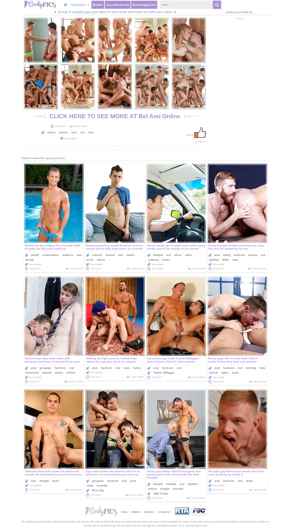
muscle (213, 372)
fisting (226, 255)
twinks (130, 255)
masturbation (50, 255)
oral (168, 255)
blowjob (158, 255)
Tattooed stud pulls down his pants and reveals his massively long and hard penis (53, 473)
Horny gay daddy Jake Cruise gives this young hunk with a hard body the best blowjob (174, 474)
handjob (171, 484)
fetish (225, 259)
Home (124, 512)
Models (98, 4)
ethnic (178, 255)
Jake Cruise (160, 493)
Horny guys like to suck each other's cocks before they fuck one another (233, 360)
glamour (63, 132)
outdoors (67, 255)
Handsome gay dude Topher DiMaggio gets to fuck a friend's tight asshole (173, 360)
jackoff (35, 255)
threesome (32, 372)
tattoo (224, 372)
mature (152, 488)
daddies (214, 259)
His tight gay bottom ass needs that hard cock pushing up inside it (236, 473)
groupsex (45, 367)
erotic (90, 259)
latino (188, 255)
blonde (30, 259)
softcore (51, 132)
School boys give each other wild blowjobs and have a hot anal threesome (52, 360)
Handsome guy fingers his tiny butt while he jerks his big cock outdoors (53, 247)
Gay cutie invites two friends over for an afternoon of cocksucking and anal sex (113, 473)
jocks (74, 132)
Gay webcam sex (117, 4)
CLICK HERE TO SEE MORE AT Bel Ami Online (114, 116)
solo (82, 132)
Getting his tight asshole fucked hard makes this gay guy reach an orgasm (111, 360)
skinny (101, 259)
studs (91, 132)
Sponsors (149, 512)
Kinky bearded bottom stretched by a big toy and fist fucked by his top (236, 247)
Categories (78, 4)
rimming (251, 367)
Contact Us (164, 512)
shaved (110, 255)
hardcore (239, 255)
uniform (70, 372)
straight (44, 480)
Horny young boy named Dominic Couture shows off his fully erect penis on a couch (114, 247)
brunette (102, 485)
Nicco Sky (98, 490)
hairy (235, 259)
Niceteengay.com (144, 4)
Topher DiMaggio (164, 372)
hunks (137, 367)
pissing (252, 255)
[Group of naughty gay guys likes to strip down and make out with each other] (41, 40)
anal (217, 255)
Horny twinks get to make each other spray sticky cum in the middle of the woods (176, 247)
